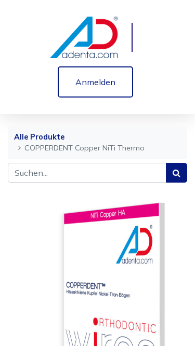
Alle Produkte (39, 137)
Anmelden (95, 82)
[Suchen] (176, 173)
